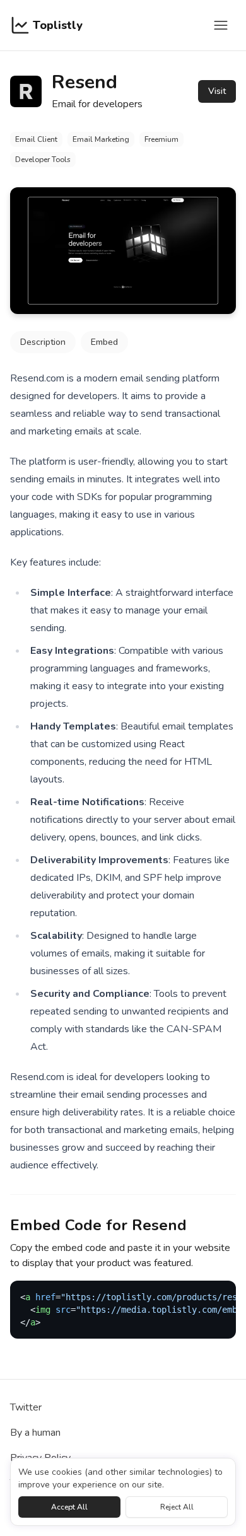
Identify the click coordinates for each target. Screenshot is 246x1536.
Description (43, 342)
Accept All (69, 1507)
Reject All (177, 1507)
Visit (217, 91)
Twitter (26, 1407)
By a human (35, 1433)
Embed (104, 342)
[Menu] (221, 25)
